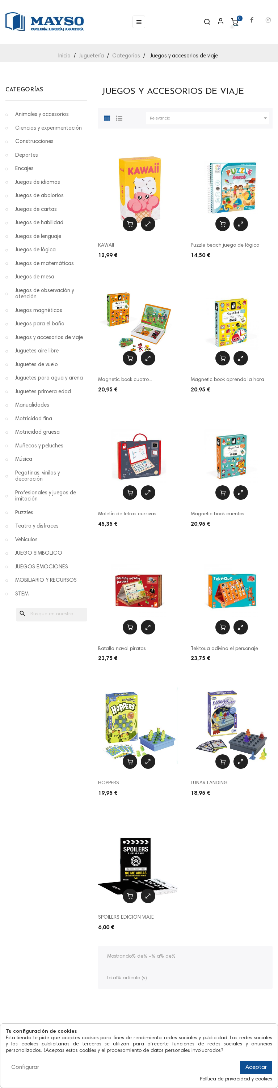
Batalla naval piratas (122, 648)
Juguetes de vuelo (36, 365)
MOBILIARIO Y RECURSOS (46, 580)
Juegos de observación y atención (44, 294)
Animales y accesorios (42, 114)
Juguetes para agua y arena (49, 378)
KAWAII (106, 245)
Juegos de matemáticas (44, 263)
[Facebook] (251, 16)
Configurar (25, 1067)
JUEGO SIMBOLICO (38, 553)
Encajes (24, 169)
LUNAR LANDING (209, 783)
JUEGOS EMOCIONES (41, 567)
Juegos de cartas (36, 209)
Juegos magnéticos (38, 310)
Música (23, 459)
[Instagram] (268, 16)
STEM (22, 594)
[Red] (107, 117)
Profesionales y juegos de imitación (45, 496)
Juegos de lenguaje (38, 236)
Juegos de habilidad (39, 223)
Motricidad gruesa (37, 432)
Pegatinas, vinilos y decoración (37, 476)
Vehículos (26, 540)
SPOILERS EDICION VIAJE (126, 917)
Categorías (24, 90)
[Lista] (119, 117)
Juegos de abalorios (39, 196)
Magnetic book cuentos (217, 514)
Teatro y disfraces (37, 526)
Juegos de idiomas (37, 182)
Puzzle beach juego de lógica (225, 245)
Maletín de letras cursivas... (129, 514)
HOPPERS (108, 783)
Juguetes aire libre (37, 351)
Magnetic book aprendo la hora (227, 379)
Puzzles (24, 513)
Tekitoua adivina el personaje (224, 648)
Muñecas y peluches (39, 446)
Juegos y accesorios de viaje (49, 338)
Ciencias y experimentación (48, 128)
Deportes (26, 155)
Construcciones (34, 141)
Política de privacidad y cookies (236, 1079)
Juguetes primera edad (43, 392)
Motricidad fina (33, 419)
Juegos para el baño (39, 324)
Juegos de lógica (35, 250)
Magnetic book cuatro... (125, 379)
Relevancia (209, 118)
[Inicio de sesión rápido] (217, 22)
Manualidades (32, 405)
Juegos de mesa (34, 277)
